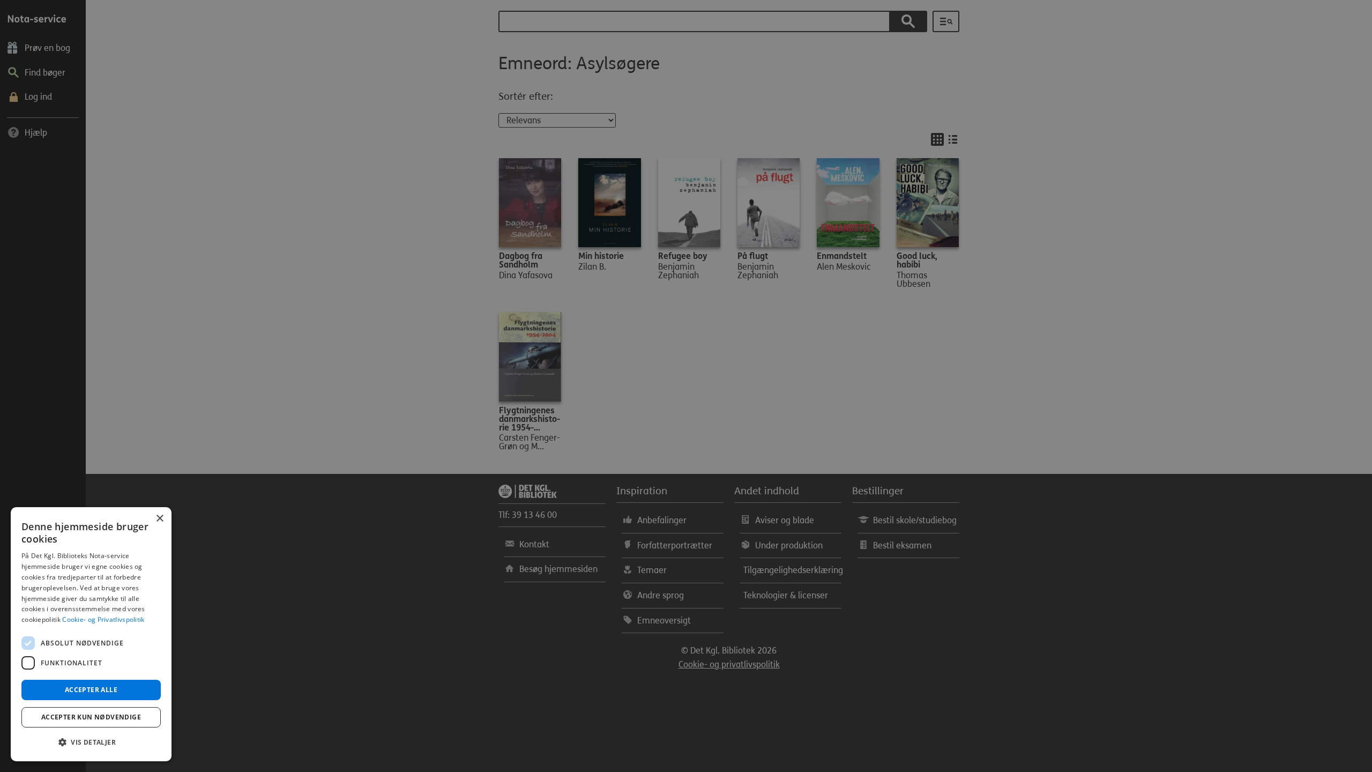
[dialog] (91, 634)
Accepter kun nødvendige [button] (91, 717)
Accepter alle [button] (91, 689)
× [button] (159, 519)
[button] (91, 742)
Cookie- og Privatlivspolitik (103, 619)
